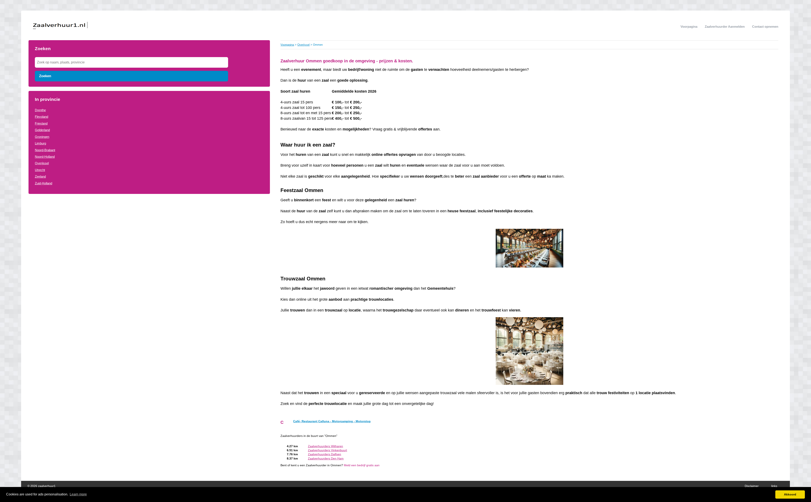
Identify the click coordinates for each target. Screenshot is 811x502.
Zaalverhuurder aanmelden (725, 26)
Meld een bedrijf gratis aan (362, 465)
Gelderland (42, 130)
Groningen (42, 137)
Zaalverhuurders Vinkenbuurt (327, 450)
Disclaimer (752, 486)
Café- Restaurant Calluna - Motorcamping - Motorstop (332, 421)
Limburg (40, 143)
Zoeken (45, 76)
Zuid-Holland (43, 183)
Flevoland (41, 116)
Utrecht (40, 170)
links (774, 486)
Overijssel (42, 163)
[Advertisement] (149, 232)
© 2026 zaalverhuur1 (41, 486)
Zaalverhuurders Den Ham (326, 458)
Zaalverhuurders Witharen (325, 446)
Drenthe (40, 110)
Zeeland (40, 176)
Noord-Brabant (45, 150)
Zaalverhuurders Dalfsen (324, 454)
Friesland (41, 123)
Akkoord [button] (790, 494)
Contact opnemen (765, 26)
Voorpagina (688, 26)
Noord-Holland (45, 156)
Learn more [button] (78, 494)
